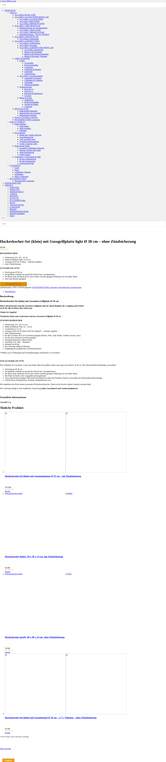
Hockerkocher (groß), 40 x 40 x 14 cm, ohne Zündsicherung (35, 637)
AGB (128, 743)
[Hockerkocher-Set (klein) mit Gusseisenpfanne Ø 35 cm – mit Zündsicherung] (85, 442)
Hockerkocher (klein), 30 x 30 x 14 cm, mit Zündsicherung (34, 556)
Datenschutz (120, 743)
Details (7, 491)
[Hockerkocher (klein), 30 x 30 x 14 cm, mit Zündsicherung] (85, 522)
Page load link (5, 749)
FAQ (160, 743)
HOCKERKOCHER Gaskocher (44, 287)
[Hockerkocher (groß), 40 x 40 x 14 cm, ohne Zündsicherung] (85, 603)
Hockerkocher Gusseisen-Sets (69, 287)
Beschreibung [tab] (10, 292)
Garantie (144, 743)
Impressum (136, 743)
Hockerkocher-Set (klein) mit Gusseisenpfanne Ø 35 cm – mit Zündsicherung (43, 476)
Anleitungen (153, 743)
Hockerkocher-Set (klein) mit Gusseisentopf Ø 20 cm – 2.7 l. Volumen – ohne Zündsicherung (50, 717)
